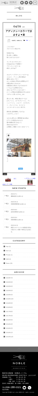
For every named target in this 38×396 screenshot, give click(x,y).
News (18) (9, 263)
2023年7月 (9, 278)
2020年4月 (9, 294)
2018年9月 (9, 303)
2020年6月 (9, 286)
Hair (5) (8, 246)
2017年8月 (9, 311)
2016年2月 (9, 328)
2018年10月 (9, 299)
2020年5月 (9, 290)
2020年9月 (9, 282)
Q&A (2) (8, 259)
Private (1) (9, 255)
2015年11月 (9, 336)
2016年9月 (9, 320)
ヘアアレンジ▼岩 (29, 176)
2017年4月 (9, 315)
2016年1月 (9, 332)
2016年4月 (9, 324)
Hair (27, 40)
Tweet (20, 168)
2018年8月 (9, 307)
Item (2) (8, 250)
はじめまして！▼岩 (9, 179)
